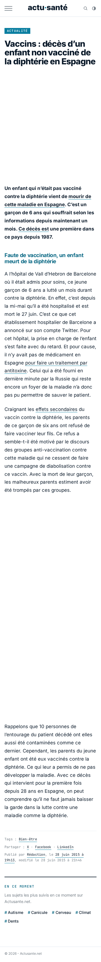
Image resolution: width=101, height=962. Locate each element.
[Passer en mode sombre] (94, 8)
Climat (85, 912)
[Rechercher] (85, 8)
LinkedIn (65, 847)
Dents (13, 921)
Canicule (39, 912)
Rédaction (36, 854)
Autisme (15, 912)
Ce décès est (34, 229)
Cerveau (63, 912)
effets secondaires (56, 409)
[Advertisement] (50, 125)
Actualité (17, 31)
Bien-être (28, 839)
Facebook (43, 847)
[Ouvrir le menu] (8, 8)
